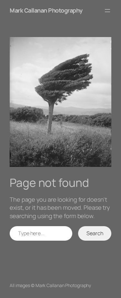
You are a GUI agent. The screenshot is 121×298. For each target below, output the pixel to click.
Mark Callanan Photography (46, 10)
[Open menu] (107, 10)
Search (94, 233)
